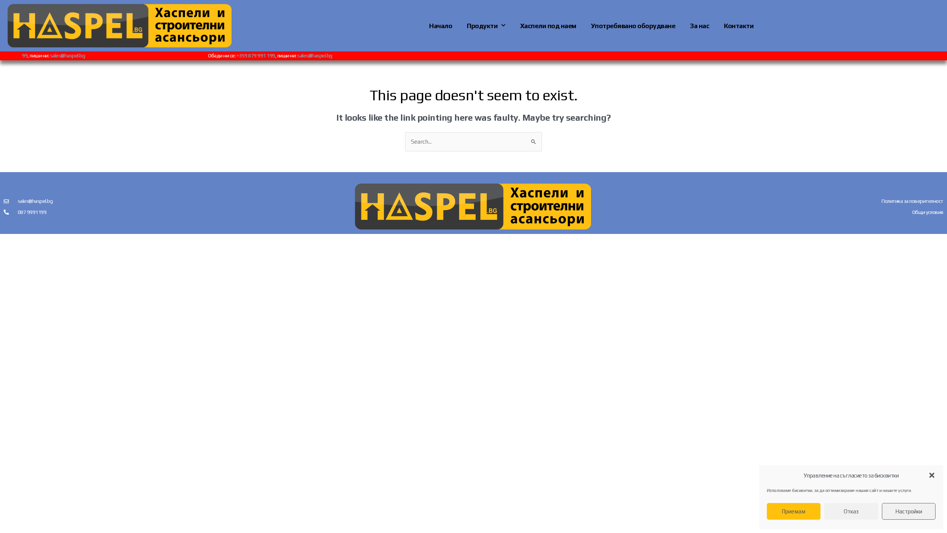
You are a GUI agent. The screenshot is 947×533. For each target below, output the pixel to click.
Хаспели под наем (548, 26)
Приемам (793, 511)
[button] (932, 475)
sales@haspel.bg (75, 55)
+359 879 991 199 (263, 55)
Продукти (482, 26)
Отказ (851, 511)
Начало (440, 26)
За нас (699, 26)
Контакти (739, 26)
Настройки (908, 511)
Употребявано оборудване (633, 26)
